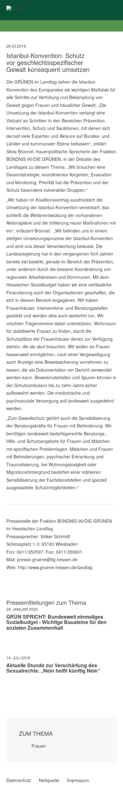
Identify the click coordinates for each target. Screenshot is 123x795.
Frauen (39, 746)
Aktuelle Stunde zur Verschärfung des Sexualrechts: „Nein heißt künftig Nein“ (53, 668)
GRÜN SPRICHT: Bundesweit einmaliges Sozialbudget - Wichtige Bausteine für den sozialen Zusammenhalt (56, 622)
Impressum (78, 780)
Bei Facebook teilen (8, 689)
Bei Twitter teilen (17, 689)
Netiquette (49, 780)
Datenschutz (18, 780)
